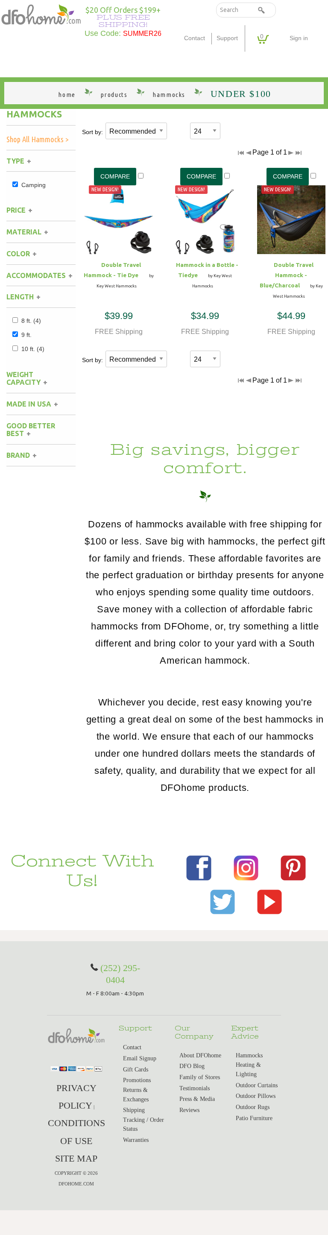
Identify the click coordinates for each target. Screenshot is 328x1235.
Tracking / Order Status (143, 1125)
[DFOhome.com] (41, 14)
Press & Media (197, 1099)
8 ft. (31, 320)
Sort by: (92, 132)
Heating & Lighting (248, 1069)
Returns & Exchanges (136, 1095)
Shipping (134, 1110)
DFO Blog (192, 1066)
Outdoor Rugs (252, 1107)
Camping (33, 184)
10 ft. (32, 348)
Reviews (189, 1110)
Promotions (137, 1080)
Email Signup (139, 1058)
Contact (194, 38)
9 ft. (26, 334)
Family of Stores (199, 1077)
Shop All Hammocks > (37, 139)
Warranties (136, 1140)
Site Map (76, 1158)
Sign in (299, 38)
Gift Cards (135, 1069)
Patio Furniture (254, 1118)
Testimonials (194, 1088)
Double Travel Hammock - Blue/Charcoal (286, 275)
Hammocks (34, 114)
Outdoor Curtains (257, 1085)
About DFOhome (200, 1055)
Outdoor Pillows (255, 1096)
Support (227, 38)
